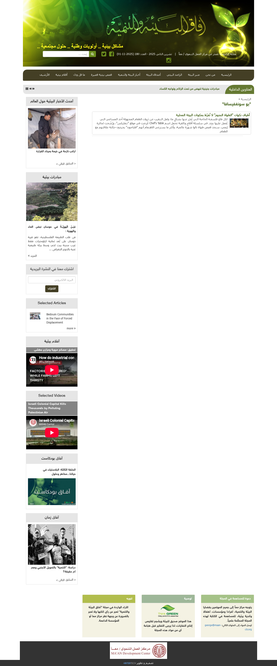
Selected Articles (52, 303)
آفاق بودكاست (51, 458)
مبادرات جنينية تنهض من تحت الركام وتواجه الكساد (189, 89)
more (70, 328)
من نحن (210, 75)
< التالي (60, 164)
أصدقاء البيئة (153, 75)
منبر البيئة (194, 75)
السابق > (71, 163)
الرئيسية (226, 75)
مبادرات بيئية (52, 177)
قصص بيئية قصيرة (101, 75)
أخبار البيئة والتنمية (129, 75)
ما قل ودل (79, 75)
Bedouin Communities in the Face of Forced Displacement (60, 318)
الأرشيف (44, 75)
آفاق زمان (52, 517)
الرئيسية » (244, 99)
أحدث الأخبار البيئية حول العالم (51, 101)
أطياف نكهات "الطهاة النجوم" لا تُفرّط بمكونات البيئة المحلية (213, 115)
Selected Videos (51, 396)
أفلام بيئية (61, 75)
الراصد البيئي (174, 75)
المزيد (33, 256)
